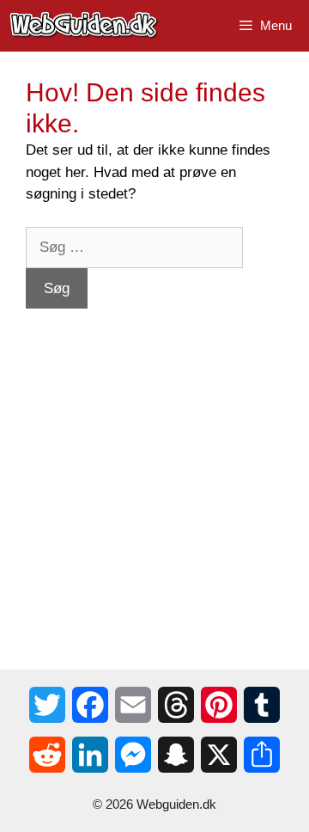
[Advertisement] (154, 463)
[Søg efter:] (134, 247)
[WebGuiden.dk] (84, 26)
